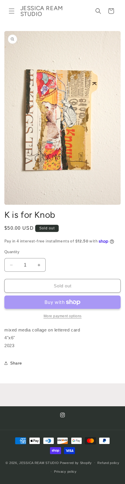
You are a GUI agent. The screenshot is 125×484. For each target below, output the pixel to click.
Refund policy (108, 463)
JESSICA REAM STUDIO (39, 462)
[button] (11, 11)
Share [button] (16, 363)
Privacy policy (65, 471)
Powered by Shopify (76, 462)
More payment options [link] (63, 316)
